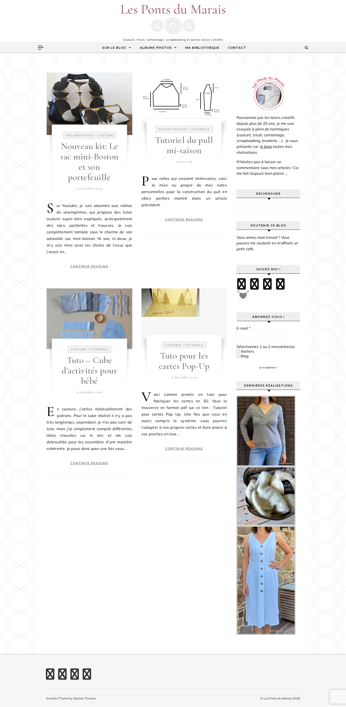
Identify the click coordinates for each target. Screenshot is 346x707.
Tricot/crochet (173, 129)
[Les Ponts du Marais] (173, 19)
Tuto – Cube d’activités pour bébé (89, 370)
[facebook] (241, 284)
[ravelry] (280, 284)
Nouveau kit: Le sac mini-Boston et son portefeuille (89, 162)
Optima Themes (84, 698)
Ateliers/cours (80, 135)
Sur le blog (114, 47)
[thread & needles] (243, 297)
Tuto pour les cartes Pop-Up (184, 361)
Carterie (173, 345)
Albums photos (156, 47)
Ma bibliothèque (202, 47)
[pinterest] (254, 284)
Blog (244, 356)
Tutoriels (200, 129)
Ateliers (247, 351)
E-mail (243, 328)
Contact (237, 47)
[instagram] (267, 284)
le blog (266, 146)
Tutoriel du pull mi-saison (184, 145)
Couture (105, 135)
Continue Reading (89, 266)
